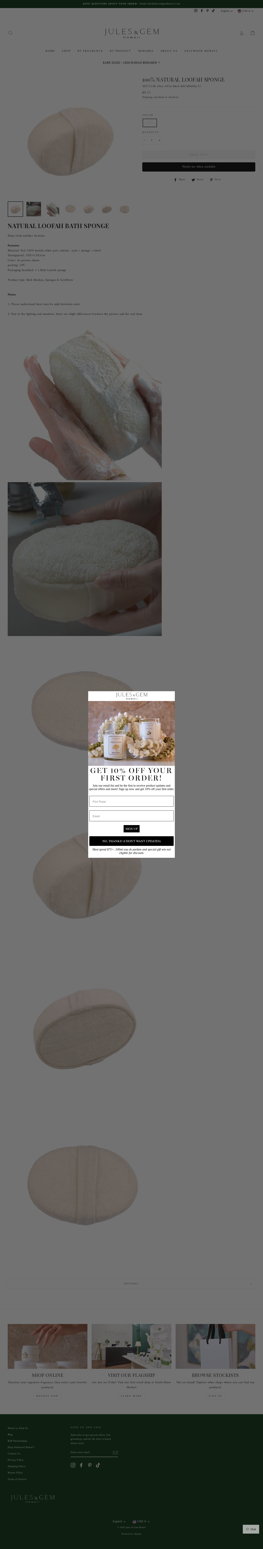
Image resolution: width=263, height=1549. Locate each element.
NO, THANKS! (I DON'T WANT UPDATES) (131, 841)
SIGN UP (132, 829)
